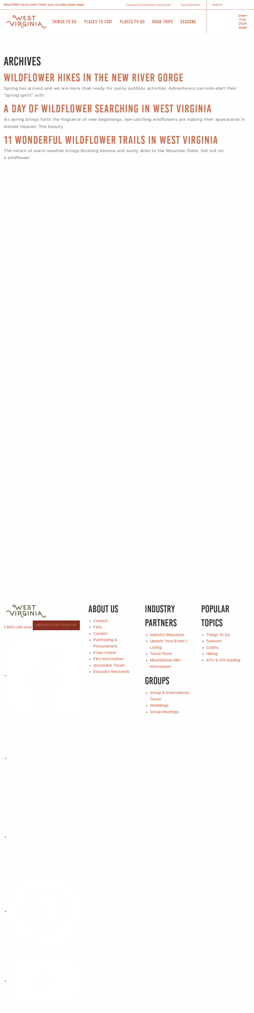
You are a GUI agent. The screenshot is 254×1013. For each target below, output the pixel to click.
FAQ (97, 627)
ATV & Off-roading (223, 660)
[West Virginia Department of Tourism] (26, 22)
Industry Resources (167, 635)
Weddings (159, 705)
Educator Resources (111, 672)
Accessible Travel (109, 665)
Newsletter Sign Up (56, 625)
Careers (100, 634)
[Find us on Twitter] (45, 837)
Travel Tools (161, 654)
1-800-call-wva (18, 627)
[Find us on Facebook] (45, 675)
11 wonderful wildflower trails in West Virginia (111, 140)
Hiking (212, 654)
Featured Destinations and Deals (148, 5)
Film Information (108, 659)
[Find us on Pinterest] (45, 911)
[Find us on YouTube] (45, 981)
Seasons (214, 641)
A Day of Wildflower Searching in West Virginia (108, 108)
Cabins (212, 648)
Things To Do (218, 635)
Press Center (105, 653)
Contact (100, 621)
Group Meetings (164, 712)
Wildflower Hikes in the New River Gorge (94, 77)
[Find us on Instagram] (45, 758)
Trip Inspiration (190, 5)
